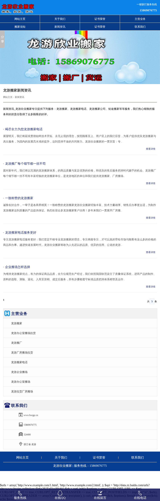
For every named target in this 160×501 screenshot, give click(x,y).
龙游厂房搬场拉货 (22, 352)
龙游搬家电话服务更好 (20, 232)
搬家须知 (19, 26)
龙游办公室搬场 (20, 381)
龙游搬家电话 (19, 362)
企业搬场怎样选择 (17, 267)
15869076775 (148, 10)
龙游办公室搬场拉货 (23, 333)
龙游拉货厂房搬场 (22, 391)
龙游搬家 (16, 323)
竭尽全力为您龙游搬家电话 (24, 129)
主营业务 (140, 18)
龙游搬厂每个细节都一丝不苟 (25, 163)
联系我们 (140, 26)
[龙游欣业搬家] (49, 7)
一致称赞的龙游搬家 (19, 198)
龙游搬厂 (16, 342)
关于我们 (59, 18)
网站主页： (9, 97)
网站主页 (19, 18)
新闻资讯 (59, 26)
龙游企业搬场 (19, 372)
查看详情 (150, 149)
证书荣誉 (99, 18)
